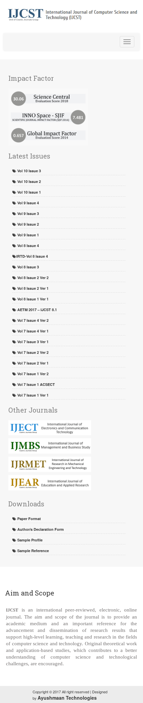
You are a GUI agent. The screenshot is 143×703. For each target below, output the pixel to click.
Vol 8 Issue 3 (27, 266)
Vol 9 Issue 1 (27, 234)
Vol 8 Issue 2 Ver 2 (32, 277)
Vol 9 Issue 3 (27, 213)
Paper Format (28, 518)
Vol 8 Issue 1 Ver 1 (32, 298)
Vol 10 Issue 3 (28, 170)
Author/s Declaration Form (40, 529)
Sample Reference (32, 550)
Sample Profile (29, 539)
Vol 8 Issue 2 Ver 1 (32, 288)
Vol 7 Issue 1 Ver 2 (32, 373)
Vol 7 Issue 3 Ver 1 (32, 341)
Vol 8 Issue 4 (27, 245)
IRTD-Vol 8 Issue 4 (32, 256)
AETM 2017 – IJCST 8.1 (36, 309)
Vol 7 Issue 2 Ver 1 (32, 363)
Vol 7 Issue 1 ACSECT (35, 384)
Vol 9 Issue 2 (27, 224)
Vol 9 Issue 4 (27, 202)
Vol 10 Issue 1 (28, 192)
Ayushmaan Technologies (67, 697)
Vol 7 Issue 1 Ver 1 (32, 395)
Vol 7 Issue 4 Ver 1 (32, 330)
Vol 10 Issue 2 (28, 181)
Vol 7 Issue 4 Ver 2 (32, 320)
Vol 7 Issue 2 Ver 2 (32, 352)
